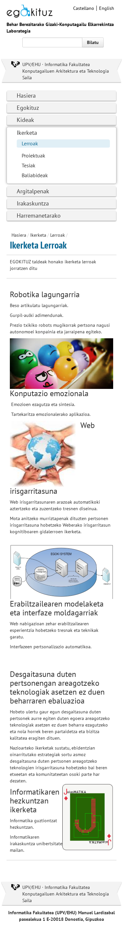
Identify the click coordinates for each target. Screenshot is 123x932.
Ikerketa (27, 132)
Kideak (25, 120)
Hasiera (26, 95)
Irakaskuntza (33, 203)
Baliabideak (35, 175)
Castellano (83, 8)
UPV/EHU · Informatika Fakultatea (56, 64)
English (106, 8)
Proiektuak (33, 155)
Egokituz (28, 107)
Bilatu (93, 42)
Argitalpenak (33, 191)
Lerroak (30, 143)
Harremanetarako (39, 215)
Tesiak (28, 165)
